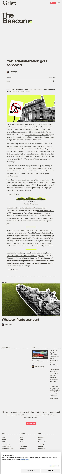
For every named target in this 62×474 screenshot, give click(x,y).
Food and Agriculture (7, 448)
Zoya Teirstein (13, 71)
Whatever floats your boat (20, 319)
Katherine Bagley (39, 366)
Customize (30, 470)
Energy (4, 437)
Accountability (6, 444)
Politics (4, 439)
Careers (22, 444)
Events (39, 439)
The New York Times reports (36, 238)
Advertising (41, 444)
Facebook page (12, 176)
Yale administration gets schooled (27, 63)
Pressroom (23, 448)
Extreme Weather (6, 446)
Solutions (4, 441)
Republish (40, 446)
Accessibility (41, 448)
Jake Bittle (53, 381)
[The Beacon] (17, 18)
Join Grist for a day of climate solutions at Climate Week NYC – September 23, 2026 (54, 356)
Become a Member (43, 441)
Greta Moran (13, 270)
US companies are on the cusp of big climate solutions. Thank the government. (54, 374)
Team (21, 439)
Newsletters (41, 437)
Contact (22, 441)
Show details (53, 466)
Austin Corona (54, 398)
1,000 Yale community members (37, 134)
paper (41, 255)
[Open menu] (58, 3)
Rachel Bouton (54, 364)
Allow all (50, 470)
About (21, 437)
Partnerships (23, 446)
